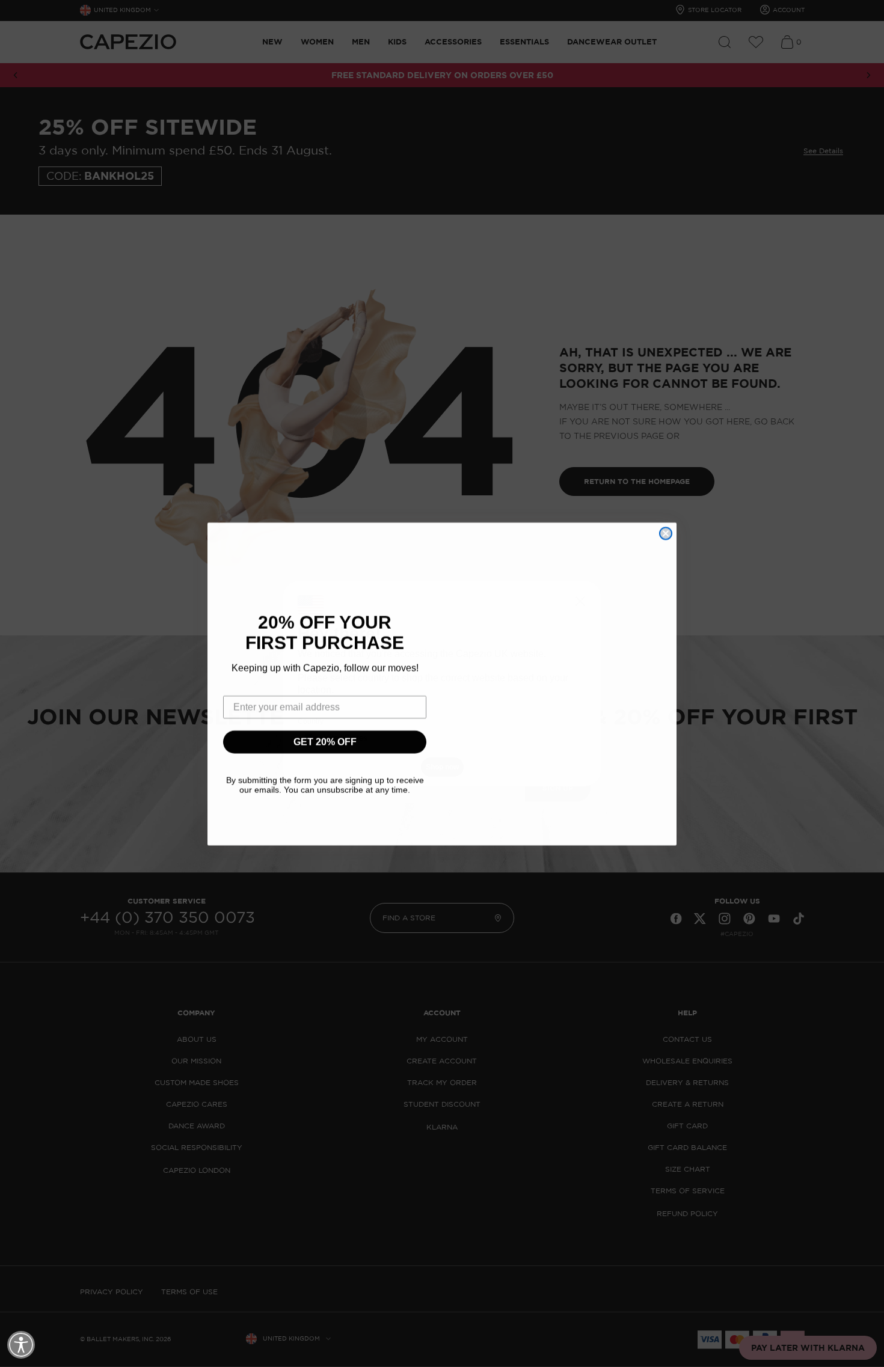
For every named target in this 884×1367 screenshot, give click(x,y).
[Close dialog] (666, 533)
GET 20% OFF (325, 741)
